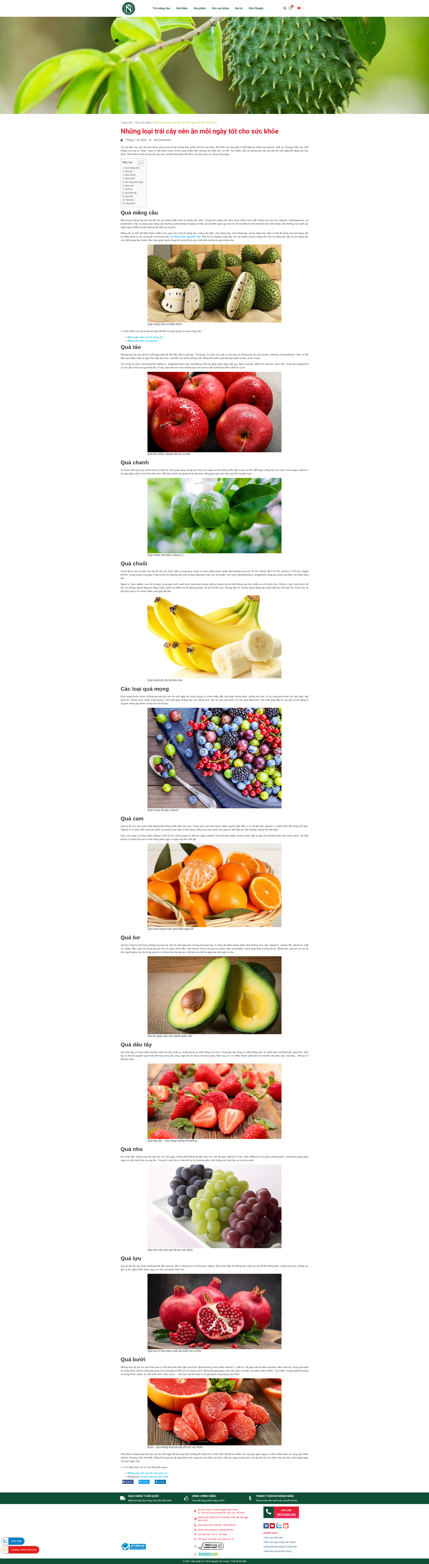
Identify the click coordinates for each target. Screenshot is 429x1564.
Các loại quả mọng (134, 182)
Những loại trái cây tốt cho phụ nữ (147, 1473)
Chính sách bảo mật (273, 1537)
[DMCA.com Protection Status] (208, 1555)
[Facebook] (266, 1525)
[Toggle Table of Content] (139, 163)
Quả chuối (130, 178)
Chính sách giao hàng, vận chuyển (280, 1542)
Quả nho (129, 196)
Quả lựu (130, 200)
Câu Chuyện (256, 8)
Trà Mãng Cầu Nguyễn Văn (185, 236)
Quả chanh (130, 175)
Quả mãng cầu (132, 168)
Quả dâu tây (131, 193)
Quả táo (129, 171)
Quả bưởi (130, 203)
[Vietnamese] (301, 8)
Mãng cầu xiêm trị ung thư (142, 340)
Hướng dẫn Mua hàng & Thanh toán (280, 1546)
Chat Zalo (16, 1541)
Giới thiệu (182, 8)
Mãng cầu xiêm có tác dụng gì (144, 337)
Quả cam (129, 185)
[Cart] (290, 8)
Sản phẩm (200, 8)
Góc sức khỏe (220, 8)
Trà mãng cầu (161, 8)
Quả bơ (128, 189)
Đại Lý (238, 8)
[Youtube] (272, 1525)
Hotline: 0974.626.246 (24, 1549)
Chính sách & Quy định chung (277, 1551)
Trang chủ (127, 122)
